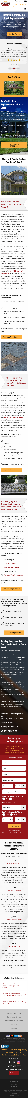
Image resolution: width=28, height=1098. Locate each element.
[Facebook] (9, 1062)
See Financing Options (13, 633)
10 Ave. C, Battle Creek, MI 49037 (14, 1069)
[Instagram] (18, 1062)
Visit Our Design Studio (11, 589)
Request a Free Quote (10, 337)
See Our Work (13, 34)
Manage (11, 1095)
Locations (14, 1028)
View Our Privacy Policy (14, 830)
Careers (14, 1024)
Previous (2, 88)
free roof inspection (15, 244)
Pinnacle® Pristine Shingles (13, 575)
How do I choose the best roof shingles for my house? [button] (12, 994)
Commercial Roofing (14, 1017)
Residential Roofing (14, 1013)
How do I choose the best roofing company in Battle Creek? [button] (11, 986)
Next (26, 88)
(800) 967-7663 (14, 1066)
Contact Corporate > (14, 1058)
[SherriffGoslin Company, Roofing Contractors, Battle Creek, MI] (5, 1046)
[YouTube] (14, 1062)
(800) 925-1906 (9, 731)
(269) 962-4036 (21, 1)
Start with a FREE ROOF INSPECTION (14, 145)
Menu (22, 9)
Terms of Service (12, 834)
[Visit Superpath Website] (14, 1082)
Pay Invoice (13, 1073)
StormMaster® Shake (11, 567)
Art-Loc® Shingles (10, 564)
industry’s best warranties (13, 418)
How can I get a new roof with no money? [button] (12, 1002)
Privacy (17, 1095)
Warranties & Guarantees (14, 1021)
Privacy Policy (5, 834)
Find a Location (19, 4)
